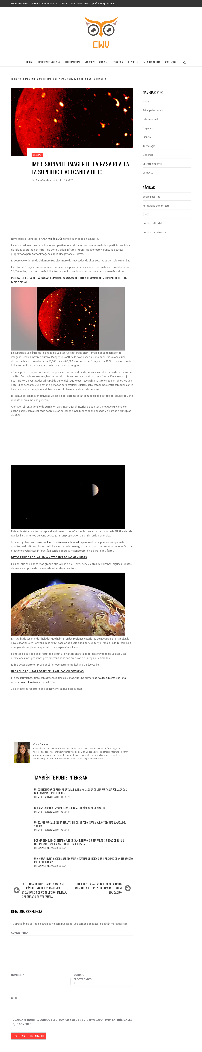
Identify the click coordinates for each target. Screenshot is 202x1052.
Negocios (90, 62)
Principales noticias (49, 62)
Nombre (17, 975)
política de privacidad (103, 3)
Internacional (72, 62)
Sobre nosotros (19, 3)
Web (14, 998)
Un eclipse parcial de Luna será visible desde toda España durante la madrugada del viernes (80, 824)
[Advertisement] (72, 213)
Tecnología (117, 62)
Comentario (20, 932)
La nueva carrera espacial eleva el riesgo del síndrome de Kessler (69, 808)
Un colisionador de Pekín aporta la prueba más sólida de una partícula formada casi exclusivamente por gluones (80, 791)
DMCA (64, 3)
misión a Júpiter (57, 239)
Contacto (170, 62)
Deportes (133, 62)
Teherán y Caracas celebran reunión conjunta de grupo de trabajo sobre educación (98, 888)
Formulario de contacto (44, 3)
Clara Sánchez (44, 180)
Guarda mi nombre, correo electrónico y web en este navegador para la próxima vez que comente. (72, 1022)
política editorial (80, 3)
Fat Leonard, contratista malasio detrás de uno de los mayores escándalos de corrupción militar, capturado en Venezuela (44, 890)
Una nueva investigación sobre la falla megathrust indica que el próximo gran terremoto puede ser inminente (83, 860)
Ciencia (103, 62)
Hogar (29, 62)
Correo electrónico (81, 979)
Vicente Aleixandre (46, 797)
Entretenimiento (151, 62)
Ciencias (37, 155)
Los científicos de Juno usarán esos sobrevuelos (53, 542)
